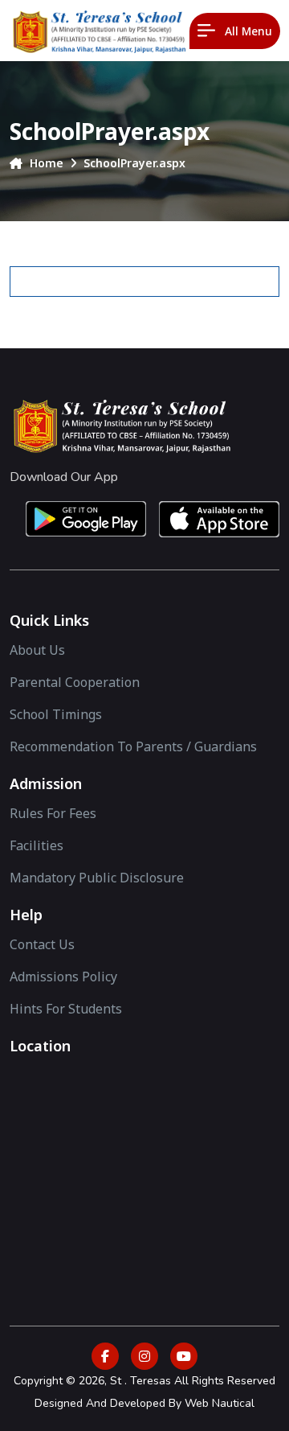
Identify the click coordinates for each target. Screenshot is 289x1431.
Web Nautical (219, 1403)
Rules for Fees (53, 813)
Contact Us (42, 944)
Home (44, 163)
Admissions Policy (63, 976)
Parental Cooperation (75, 682)
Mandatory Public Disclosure (97, 878)
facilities (36, 845)
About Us (37, 650)
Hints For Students (66, 1009)
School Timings (56, 714)
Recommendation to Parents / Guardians (133, 746)
